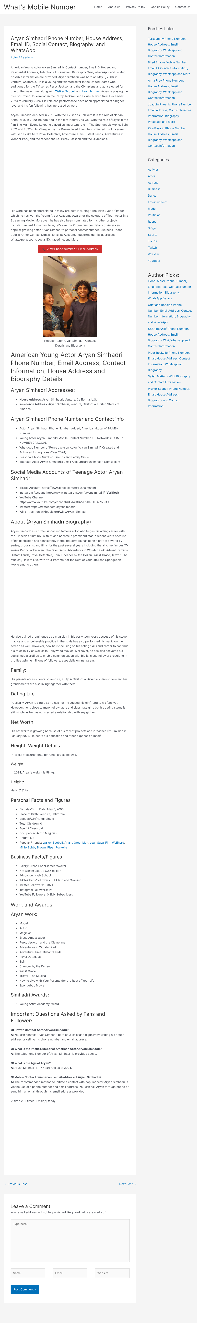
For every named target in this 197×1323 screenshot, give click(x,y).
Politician (154, 215)
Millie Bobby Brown (32, 847)
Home (98, 7)
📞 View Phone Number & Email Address (70, 249)
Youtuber (154, 261)
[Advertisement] (70, 173)
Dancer (153, 195)
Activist (153, 169)
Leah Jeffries (91, 91)
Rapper (153, 221)
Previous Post (15, 1184)
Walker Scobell (65, 91)
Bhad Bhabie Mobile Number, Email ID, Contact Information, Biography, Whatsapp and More (169, 68)
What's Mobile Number (40, 7)
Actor (14, 57)
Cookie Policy (160, 7)
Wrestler (153, 254)
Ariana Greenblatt (76, 842)
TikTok (152, 241)
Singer (152, 228)
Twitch (152, 247)
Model (152, 208)
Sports (152, 234)
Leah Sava (97, 842)
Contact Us (182, 7)
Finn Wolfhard (114, 842)
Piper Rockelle (57, 847)
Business (154, 189)
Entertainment (157, 202)
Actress (153, 182)
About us (114, 7)
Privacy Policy (135, 7)
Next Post (127, 1184)
